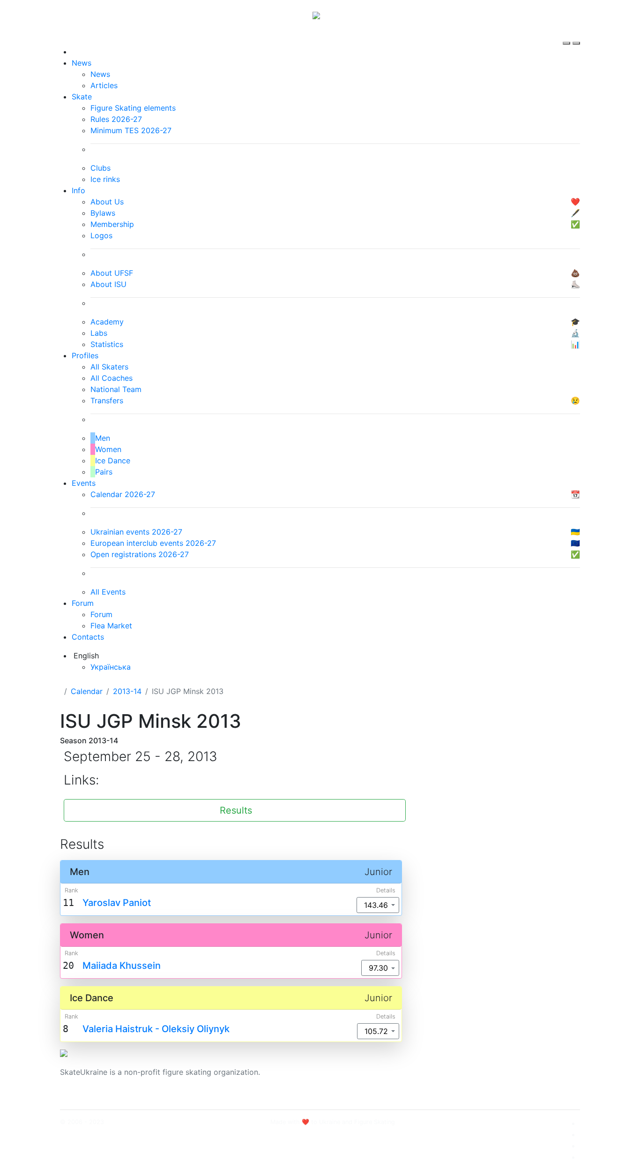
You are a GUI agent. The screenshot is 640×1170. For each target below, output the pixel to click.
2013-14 (127, 691)
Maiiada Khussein (121, 965)
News (81, 63)
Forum (83, 603)
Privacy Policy (486, 1077)
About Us (477, 1066)
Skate (82, 96)
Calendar (87, 691)
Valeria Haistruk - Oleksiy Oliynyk (156, 1028)
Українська (110, 667)
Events (84, 483)
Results (236, 810)
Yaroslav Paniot (116, 902)
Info (78, 190)
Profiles (85, 355)
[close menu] (576, 34)
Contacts (88, 637)
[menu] (568, 34)
